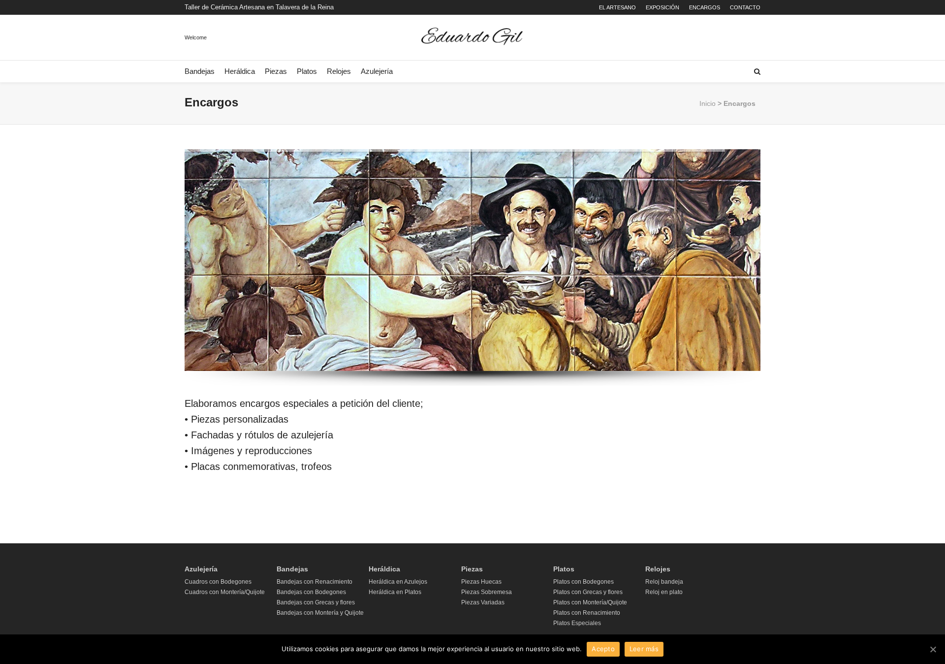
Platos (307, 71)
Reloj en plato (664, 592)
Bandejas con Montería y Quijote (320, 612)
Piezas (276, 71)
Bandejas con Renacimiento (314, 581)
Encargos (704, 7)
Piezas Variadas (482, 602)
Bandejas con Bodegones (311, 592)
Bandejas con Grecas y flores (316, 602)
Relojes (339, 71)
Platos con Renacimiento (586, 612)
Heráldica (239, 71)
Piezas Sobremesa (486, 592)
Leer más (644, 649)
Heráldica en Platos (395, 592)
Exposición (662, 7)
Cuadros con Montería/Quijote (225, 592)
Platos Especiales (577, 623)
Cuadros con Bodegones (218, 581)
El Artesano (617, 7)
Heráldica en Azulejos (398, 581)
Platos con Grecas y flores (588, 592)
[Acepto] (933, 649)
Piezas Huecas (481, 581)
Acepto (603, 649)
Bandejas (200, 71)
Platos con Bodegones (583, 581)
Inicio (707, 103)
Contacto (745, 7)
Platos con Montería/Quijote (590, 602)
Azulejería (377, 71)
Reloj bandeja (664, 581)
